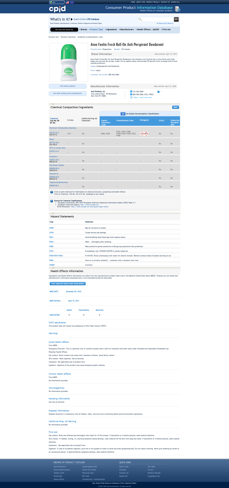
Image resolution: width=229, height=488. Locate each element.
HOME (133, 2)
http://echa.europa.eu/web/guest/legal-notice (89, 207)
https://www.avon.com (142, 97)
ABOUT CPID (140, 2)
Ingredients (111, 29)
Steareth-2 (53, 157)
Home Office (59, 479)
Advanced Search (165, 23)
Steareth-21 (53, 174)
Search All (123, 476)
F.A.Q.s (150, 470)
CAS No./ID (54, 121)
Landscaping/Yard (89, 467)
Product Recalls (154, 473)
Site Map (151, 467)
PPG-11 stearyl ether (57, 148)
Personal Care (88, 473)
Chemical (54, 118)
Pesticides (58, 476)
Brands (84, 29)
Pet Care (85, 476)
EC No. (53, 123)
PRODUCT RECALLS (153, 2)
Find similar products (67, 86)
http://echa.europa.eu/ (89, 205)
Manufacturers (127, 29)
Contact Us (123, 473)
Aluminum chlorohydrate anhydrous (62, 128)
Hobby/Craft (59, 473)
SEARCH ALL (175, 2)
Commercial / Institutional (93, 479)
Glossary (122, 470)
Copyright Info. (154, 476)
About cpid (123, 467)
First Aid (166, 29)
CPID (57, 9)
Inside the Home (89, 470)
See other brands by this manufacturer (67, 93)
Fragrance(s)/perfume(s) (58, 182)
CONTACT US (165, 2)
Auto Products (60, 467)
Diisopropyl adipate (56, 165)
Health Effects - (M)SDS (148, 29)
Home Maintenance (62, 470)
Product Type (97, 29)
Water (51, 139)
